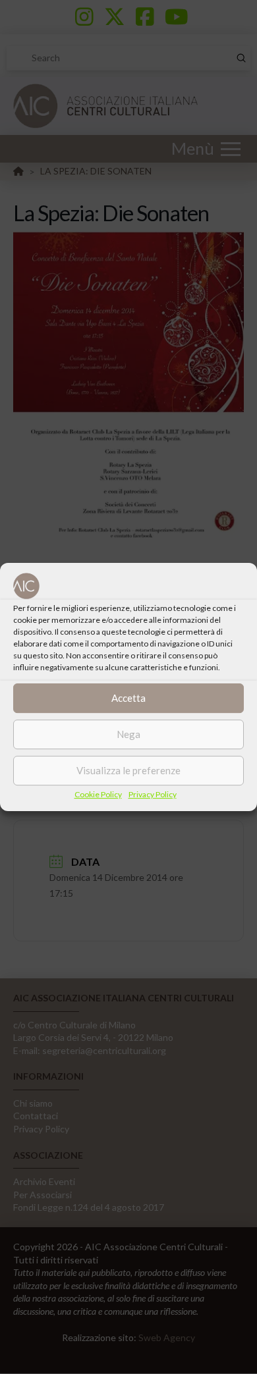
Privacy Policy (152, 794)
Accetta (128, 698)
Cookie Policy (98, 794)
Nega (128, 734)
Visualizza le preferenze (128, 770)
